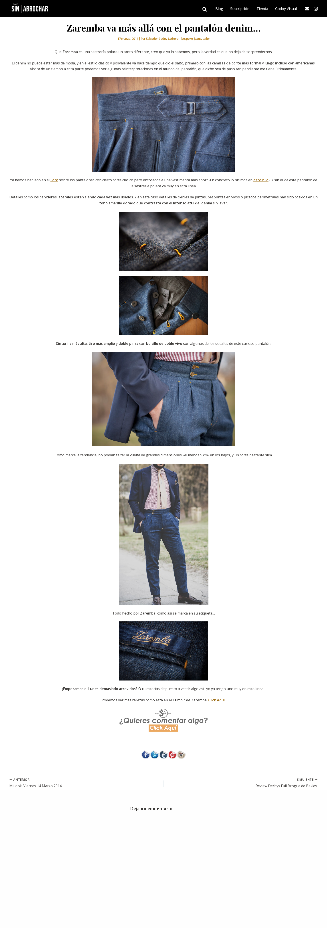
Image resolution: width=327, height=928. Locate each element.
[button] (204, 9)
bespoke (187, 38)
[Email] (307, 8)
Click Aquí (216, 700)
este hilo (260, 180)
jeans (197, 38)
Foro (54, 180)
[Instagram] (316, 8)
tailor (206, 38)
